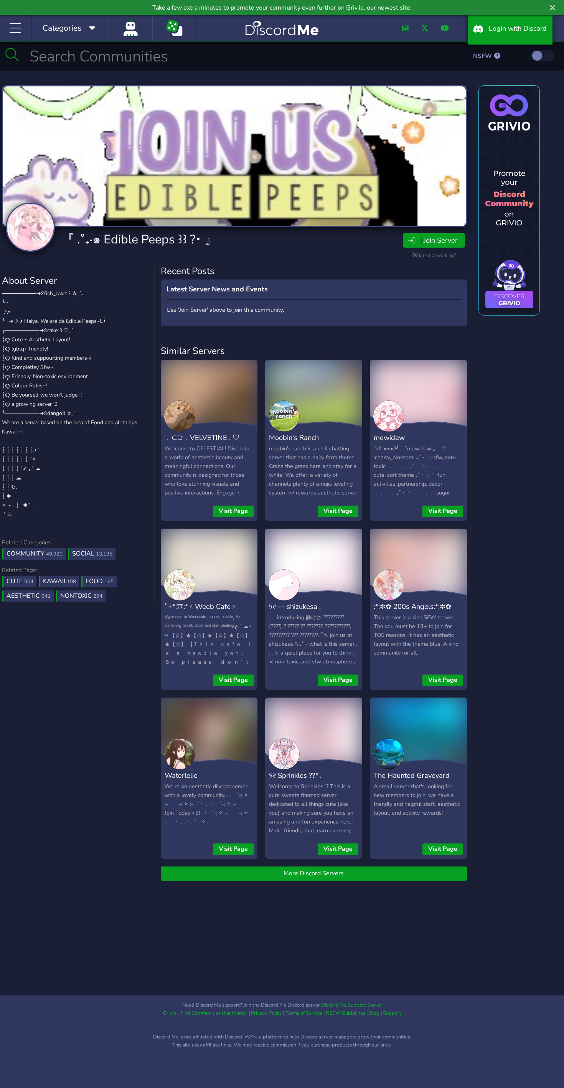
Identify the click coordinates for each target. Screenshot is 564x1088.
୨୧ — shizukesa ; (295, 606)
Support (392, 1013)
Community (35, 553)
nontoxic (81, 596)
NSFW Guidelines (345, 1013)
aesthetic (29, 596)
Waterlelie (181, 775)
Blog (374, 1013)
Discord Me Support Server (351, 1005)
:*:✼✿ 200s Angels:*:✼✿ (412, 606)
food (100, 581)
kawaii (59, 581)
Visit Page (233, 511)
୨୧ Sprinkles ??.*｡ (295, 775)
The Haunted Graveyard (412, 775)
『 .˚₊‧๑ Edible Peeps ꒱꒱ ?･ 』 (139, 239)
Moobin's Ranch (294, 437)
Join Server (440, 240)
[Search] (12, 54)
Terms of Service (303, 1013)
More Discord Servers (314, 873)
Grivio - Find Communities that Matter (205, 1013)
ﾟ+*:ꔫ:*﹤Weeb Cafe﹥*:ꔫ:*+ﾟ (201, 612)
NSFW (483, 56)
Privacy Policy (266, 1013)
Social (92, 553)
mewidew (389, 437)
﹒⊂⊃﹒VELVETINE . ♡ (202, 437)
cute (20, 581)
